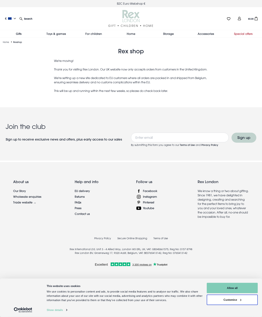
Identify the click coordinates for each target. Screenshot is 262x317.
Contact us (82, 214)
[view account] (239, 18)
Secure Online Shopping (132, 238)
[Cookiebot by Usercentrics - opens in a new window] (23, 310)
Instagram (150, 196)
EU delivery (82, 191)
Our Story (19, 191)
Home (6, 42)
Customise (230, 299)
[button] (26, 18)
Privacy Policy (209, 145)
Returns (80, 196)
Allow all (232, 287)
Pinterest (148, 202)
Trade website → (24, 202)
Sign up (243, 137)
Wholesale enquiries (27, 196)
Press (78, 208)
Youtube (148, 208)
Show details (55, 309)
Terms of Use (188, 145)
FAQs (78, 202)
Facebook (150, 191)
